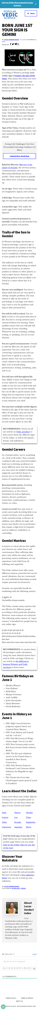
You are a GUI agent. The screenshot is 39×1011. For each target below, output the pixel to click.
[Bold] (4, 968)
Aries (4, 813)
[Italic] (6, 968)
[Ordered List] (14, 968)
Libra (4, 822)
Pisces (28, 827)
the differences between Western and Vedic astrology (16, 664)
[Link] (25, 968)
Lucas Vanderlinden (11, 39)
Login (34, 954)
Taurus (17, 813)
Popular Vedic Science (11, 14)
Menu (32, 13)
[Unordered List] (17, 968)
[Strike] (12, 968)
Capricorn (6, 827)
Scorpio (17, 822)
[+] (30, 968)
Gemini (29, 813)
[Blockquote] (19, 968)
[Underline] (9, 968)
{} (27, 968)
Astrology (16, 888)
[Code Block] (22, 968)
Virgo (28, 817)
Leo (16, 817)
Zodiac (23, 888)
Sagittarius (30, 822)
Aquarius (18, 827)
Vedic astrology (23, 432)
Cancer (5, 817)
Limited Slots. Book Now (19, 156)
